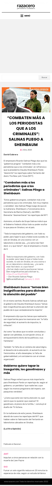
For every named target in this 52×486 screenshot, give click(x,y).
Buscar (44, 77)
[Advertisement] (26, 46)
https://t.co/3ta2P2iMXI (17, 274)
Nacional (17, 444)
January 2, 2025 (32, 279)
